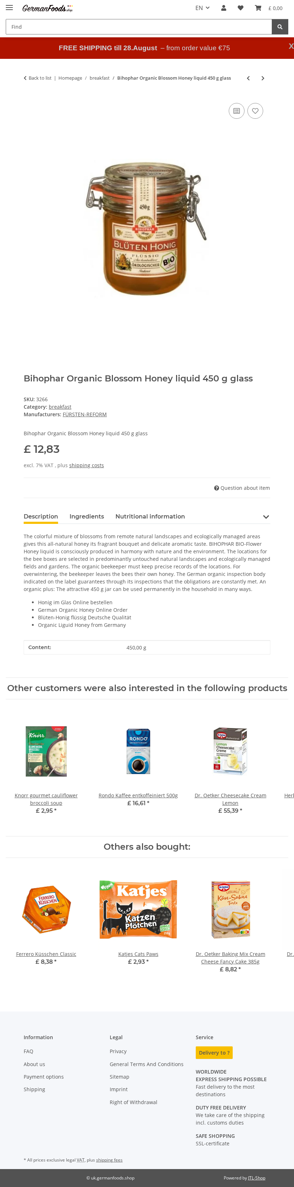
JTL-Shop (256, 1178)
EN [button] (199, 8)
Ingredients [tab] (87, 516)
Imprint (119, 1089)
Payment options (44, 1076)
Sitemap (119, 1076)
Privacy (118, 1051)
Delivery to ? (214, 1052)
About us (34, 1064)
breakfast (60, 406)
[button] (223, 8)
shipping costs (86, 465)
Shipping (34, 1089)
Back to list (40, 78)
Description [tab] (41, 516)
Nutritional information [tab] (150, 516)
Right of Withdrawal (133, 1102)
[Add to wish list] (255, 111)
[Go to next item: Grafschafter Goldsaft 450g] (263, 78)
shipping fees (109, 1160)
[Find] (280, 26)
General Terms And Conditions (147, 1064)
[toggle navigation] (9, 4)
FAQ (28, 1051)
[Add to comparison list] (237, 111)
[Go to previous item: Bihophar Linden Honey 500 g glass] (248, 78)
